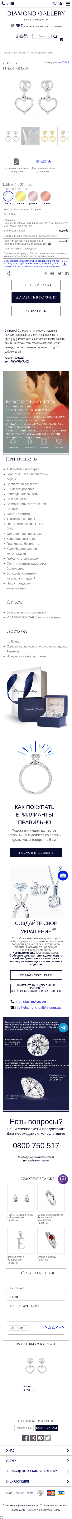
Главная (7, 52)
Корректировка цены (21, 538)
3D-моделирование (20, 489)
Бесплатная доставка (22, 484)
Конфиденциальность (22, 494)
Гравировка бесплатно (23, 543)
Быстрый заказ (36, 285)
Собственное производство (26, 533)
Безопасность (16, 499)
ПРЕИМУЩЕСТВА (21, 459)
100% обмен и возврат (23, 469)
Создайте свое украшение (36, 927)
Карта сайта (19, 1510)
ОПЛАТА (14, 602)
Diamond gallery (36, 19)
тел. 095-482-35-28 (30, 1002)
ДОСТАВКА (17, 631)
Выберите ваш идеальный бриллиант (36, 988)
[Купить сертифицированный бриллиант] (36, 1109)
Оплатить (36, 311)
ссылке (53, 437)
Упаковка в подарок (21, 518)
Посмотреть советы (36, 852)
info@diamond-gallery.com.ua (38, 1007)
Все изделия (20, 52)
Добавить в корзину (36, 297)
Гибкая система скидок (23, 558)
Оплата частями (18, 514)
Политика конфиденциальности (20, 1505)
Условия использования (53, 1505)
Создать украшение (36, 975)
